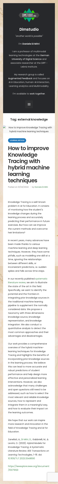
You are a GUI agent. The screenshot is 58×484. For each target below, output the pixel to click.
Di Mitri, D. (26, 439)
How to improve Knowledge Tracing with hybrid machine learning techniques (28, 164)
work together (37, 93)
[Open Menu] (29, 104)
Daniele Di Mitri (41, 187)
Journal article (17, 140)
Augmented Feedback (20, 78)
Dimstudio (29, 29)
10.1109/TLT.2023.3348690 (21, 458)
